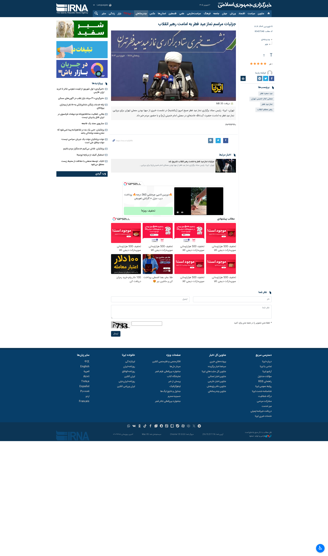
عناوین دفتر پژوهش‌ (216, 386)
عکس (152, 14)
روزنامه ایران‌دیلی (127, 381)
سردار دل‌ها (175, 367)
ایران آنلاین (129, 376)
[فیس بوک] (150, 426)
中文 (87, 362)
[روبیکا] (188, 426)
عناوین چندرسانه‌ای (217, 391)
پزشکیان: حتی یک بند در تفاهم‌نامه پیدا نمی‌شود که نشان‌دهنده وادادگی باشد (80, 131)
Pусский (84, 391)
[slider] (151, 96)
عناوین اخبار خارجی (217, 381)
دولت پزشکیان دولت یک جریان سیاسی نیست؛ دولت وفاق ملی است (82, 141)
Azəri (86, 376)
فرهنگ (207, 14)
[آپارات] (183, 426)
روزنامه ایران (129, 367)
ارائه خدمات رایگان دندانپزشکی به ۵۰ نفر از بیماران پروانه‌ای (82, 106)
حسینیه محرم (174, 396)
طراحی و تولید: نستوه (257, 436)
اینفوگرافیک (175, 386)
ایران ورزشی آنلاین (126, 386)
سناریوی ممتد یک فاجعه (93, 124)
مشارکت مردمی (264, 401)
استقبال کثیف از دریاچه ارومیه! (90, 155)
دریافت (223, 103)
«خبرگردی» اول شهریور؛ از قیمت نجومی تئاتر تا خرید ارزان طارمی (80, 90)
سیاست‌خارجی (194, 14)
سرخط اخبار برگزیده (217, 367)
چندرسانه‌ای (141, 14)
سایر (104, 14)
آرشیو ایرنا (267, 372)
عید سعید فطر (266, 93)
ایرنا (244, 5)
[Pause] (178, 212)
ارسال (115, 334)
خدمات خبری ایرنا (263, 416)
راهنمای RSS (265, 381)
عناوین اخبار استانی (217, 376)
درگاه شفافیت (265, 396)
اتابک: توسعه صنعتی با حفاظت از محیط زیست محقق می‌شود (82, 162)
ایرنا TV (127, 14)
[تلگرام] (199, 426)
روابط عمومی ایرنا (263, 386)
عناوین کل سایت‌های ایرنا (214, 372)
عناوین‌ (261, 14)
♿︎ (320, 548)
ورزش (233, 14)
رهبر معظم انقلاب (264, 109)
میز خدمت (267, 406)
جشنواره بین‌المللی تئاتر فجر (168, 401)
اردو (87, 396)
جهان (224, 14)
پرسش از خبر (174, 381)
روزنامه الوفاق (128, 372)
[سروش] (161, 426)
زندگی (112, 14)
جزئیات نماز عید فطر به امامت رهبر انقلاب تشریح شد (191, 162)
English (84, 367)
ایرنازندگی (130, 362)
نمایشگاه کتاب (174, 376)
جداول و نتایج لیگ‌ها (170, 391)
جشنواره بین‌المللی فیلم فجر (168, 372)
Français (84, 401)
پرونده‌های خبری (218, 362)
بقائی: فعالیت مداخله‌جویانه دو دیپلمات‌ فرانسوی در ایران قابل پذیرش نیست (81, 115)
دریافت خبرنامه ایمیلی (261, 411)
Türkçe (85, 381)
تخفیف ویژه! (148, 211)
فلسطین (172, 14)
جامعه (216, 14)
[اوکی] (139, 426)
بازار (119, 14)
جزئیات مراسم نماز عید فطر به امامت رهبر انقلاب (197, 24)
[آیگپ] (172, 426)
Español (84, 386)
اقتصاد (241, 14)
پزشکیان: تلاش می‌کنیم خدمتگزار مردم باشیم (83, 149)
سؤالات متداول (265, 376)
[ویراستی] (156, 426)
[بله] (177, 426)
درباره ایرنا (267, 362)
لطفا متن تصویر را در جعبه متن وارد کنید (253, 323)
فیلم (266, 44)
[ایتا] (167, 426)
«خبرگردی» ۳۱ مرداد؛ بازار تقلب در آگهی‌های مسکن (81, 98)
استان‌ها (162, 14)
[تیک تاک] (145, 426)
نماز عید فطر (267, 104)
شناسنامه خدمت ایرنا (262, 391)
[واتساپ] (128, 426)
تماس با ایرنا (266, 367)
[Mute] (182, 212)
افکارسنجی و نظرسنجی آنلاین (166, 362)
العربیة (86, 372)
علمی (181, 14)
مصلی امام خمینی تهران (261, 99)
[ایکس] (194, 426)
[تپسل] (125, 184)
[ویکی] (134, 426)
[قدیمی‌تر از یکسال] (225, 166)
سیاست (251, 14)
